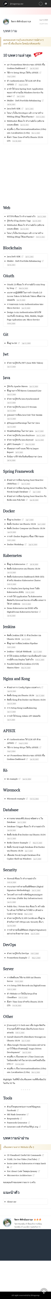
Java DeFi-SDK (14, 108)
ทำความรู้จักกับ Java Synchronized (23, 398)
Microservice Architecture (19, 1175)
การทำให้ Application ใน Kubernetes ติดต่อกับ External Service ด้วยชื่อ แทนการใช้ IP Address (26, 600)
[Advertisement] (25, 173)
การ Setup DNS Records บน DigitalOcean (26, 985)
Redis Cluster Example (17, 842)
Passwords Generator (17, 1122)
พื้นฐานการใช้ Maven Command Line (24, 390)
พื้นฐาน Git (12, 343)
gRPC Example (14, 444)
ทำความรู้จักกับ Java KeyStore (21, 435)
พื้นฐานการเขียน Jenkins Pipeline (22, 643)
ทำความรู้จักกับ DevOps (18, 953)
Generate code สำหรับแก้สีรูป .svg (22, 1126)
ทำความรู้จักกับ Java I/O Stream (22, 406)
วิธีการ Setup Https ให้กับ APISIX (22, 72)
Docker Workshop (15, 544)
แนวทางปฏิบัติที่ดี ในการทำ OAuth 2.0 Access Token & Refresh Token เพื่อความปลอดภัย (26, 296)
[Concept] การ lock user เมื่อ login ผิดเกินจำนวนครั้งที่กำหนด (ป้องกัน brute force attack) (26, 1029)
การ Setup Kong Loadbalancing (22, 707)
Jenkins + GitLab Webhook (19, 651)
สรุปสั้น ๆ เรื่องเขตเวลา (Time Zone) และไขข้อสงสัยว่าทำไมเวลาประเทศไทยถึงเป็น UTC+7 (26, 1060)
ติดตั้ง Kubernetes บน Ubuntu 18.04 (23, 568)
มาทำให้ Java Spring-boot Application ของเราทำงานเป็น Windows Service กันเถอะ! (25, 92)
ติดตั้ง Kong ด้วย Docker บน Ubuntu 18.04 (26, 699)
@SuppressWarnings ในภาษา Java (23, 422)
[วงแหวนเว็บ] (41, 4)
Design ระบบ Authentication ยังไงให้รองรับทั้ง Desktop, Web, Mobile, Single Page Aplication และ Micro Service (25, 316)
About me (11, 1201)
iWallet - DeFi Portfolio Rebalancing (24, 100)
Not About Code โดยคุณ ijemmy (22, 1171)
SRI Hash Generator (16, 1114)
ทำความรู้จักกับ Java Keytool (20, 439)
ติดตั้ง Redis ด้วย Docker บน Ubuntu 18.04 (26, 834)
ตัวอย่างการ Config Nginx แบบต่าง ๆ (23, 687)
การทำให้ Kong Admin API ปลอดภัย (23, 715)
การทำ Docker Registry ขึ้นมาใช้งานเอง (25, 536)
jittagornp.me (16, 3)
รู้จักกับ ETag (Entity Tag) (19, 220)
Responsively (13, 1118)
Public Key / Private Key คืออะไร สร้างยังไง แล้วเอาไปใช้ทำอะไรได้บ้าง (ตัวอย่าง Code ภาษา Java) (26, 910)
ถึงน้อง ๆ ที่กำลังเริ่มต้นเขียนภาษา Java (24, 456)
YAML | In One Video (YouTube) (22, 1159)
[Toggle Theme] (46, 4)
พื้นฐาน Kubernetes (16, 564)
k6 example (12, 778)
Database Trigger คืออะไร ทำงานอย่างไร (26, 826)
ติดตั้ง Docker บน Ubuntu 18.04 (21, 523)
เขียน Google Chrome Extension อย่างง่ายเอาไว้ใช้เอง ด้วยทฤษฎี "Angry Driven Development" (26, 1048)
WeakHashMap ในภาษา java (20, 430)
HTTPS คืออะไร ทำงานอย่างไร (21, 216)
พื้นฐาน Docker (14, 519)
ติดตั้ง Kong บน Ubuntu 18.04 (20, 695)
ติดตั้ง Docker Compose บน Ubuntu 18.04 (26, 528)
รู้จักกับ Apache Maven (17, 386)
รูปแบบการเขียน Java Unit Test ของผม (24, 414)
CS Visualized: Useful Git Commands (24, 1155)
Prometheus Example (17, 957)
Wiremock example (16, 798)
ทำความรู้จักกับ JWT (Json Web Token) (25, 362)
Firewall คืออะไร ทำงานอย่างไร (21, 878)
